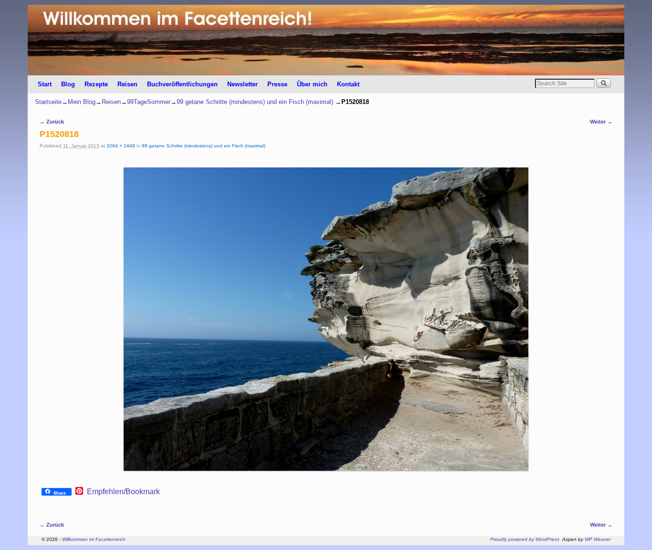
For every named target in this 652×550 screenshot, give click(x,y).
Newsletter (242, 84)
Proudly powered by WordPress (524, 539)
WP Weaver (597, 539)
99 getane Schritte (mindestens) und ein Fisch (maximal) (255, 101)
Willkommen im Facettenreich (94, 539)
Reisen (127, 84)
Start (45, 84)
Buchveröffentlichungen (182, 84)
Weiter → (601, 122)
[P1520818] (326, 319)
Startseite (48, 101)
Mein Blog (81, 101)
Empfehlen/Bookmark (123, 492)
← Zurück (52, 122)
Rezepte (96, 84)
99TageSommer (148, 101)
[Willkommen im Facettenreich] (326, 40)
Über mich (312, 84)
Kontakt (348, 84)
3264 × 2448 (120, 145)
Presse (277, 84)
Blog (68, 84)
